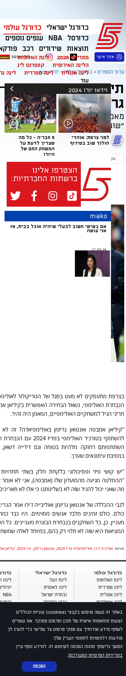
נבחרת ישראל (54, 595)
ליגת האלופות (33, 57)
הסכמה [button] (39, 666)
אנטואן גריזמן (44, 548)
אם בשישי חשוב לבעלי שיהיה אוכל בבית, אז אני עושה (58, 228)
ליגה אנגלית (75, 72)
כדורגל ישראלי (68, 28)
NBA (7, 595)
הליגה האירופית (70, 65)
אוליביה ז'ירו (103, 548)
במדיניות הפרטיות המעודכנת (95, 655)
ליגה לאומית (55, 587)
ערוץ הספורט (110, 35)
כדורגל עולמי (22, 28)
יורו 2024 (24, 548)
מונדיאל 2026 (73, 57)
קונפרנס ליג (31, 65)
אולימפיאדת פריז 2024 (74, 548)
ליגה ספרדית (39, 72)
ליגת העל (58, 580)
